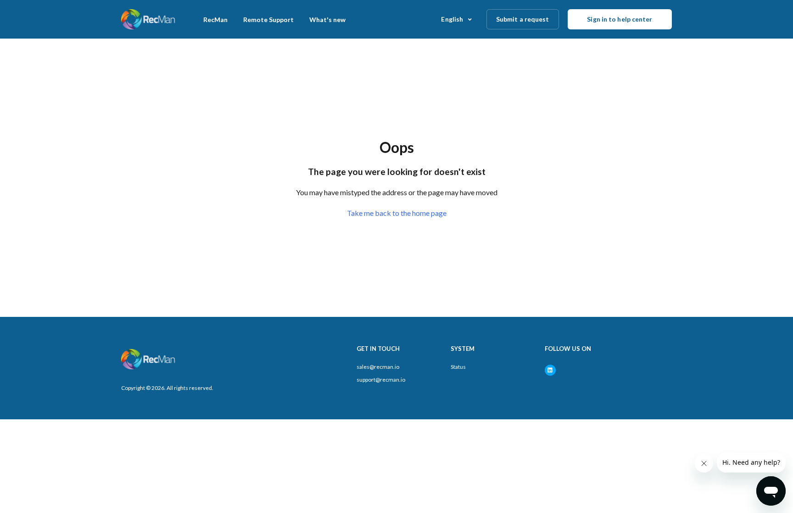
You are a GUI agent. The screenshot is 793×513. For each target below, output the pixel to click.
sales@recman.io (378, 366)
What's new (327, 19)
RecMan (215, 19)
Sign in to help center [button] (619, 19)
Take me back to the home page (397, 213)
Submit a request (522, 19)
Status (458, 366)
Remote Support (268, 19)
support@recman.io (381, 379)
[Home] (149, 19)
